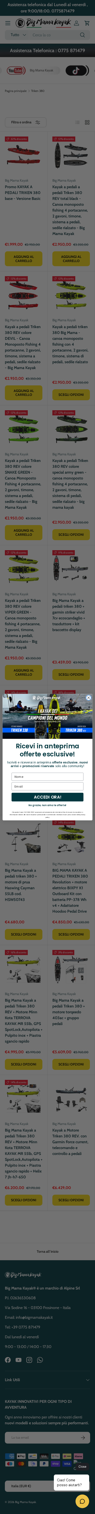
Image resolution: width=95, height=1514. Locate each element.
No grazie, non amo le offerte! (47, 805)
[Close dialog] (88, 697)
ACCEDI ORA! (47, 797)
